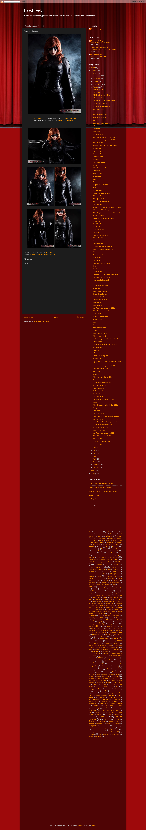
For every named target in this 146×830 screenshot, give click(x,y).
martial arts (110, 641)
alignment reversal (102, 533)
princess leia (110, 670)
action (109, 532)
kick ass (91, 626)
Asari (94, 179)
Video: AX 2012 (98, 238)
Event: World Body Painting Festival (105, 422)
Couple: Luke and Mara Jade (102, 382)
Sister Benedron (98, 243)
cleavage (107, 564)
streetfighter (117, 699)
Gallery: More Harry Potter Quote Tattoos (103, 491)
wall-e (117, 721)
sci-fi (94, 684)
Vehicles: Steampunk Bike (101, 95)
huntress (110, 618)
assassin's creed (117, 540)
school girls (118, 682)
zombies (98, 736)
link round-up (96, 635)
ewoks (117, 591)
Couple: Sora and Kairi (100, 285)
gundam (96, 609)
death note (92, 582)
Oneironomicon (97, 54)
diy (114, 584)
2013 (93, 70)
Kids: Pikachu (97, 305)
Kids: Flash (96, 260)
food (111, 599)
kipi (121, 626)
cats (108, 559)
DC (42, 254)
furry (93, 601)
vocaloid (102, 721)
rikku (103, 676)
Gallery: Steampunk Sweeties (99, 499)
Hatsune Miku (97, 148)
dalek (117, 576)
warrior (108, 723)
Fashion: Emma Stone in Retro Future (105, 145)
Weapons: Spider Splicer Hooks (103, 218)
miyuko (91, 649)
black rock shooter (116, 549)
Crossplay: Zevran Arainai (101, 106)
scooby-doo (113, 684)
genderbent (119, 603)
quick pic (111, 674)
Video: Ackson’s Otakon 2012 (102, 377)
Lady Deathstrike (98, 388)
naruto (106, 654)
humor (100, 618)
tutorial (99, 714)
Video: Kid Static (98, 302)
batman (32, 254)
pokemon (92, 668)
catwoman (114, 559)
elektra (94, 591)
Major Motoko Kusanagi (101, 201)
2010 (93, 474)
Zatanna (91, 736)
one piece (98, 660)
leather (118, 630)
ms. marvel (114, 651)
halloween (117, 609)
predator (91, 670)
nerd (102, 655)
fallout (109, 593)
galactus (106, 601)
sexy (98, 689)
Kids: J (95, 402)
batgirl (116, 544)
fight (104, 597)
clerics (116, 564)
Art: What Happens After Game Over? (105, 339)
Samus (113, 680)
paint (118, 660)
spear (113, 693)
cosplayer (98, 571)
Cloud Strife (97, 221)
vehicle (91, 717)
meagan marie (118, 645)
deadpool (115, 580)
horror (91, 618)
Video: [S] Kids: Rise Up (101, 199)
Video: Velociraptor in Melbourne (104, 311)
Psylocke (115, 672)
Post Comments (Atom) (41, 322)
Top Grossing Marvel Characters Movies (103, 49)
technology (97, 708)
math (110, 645)
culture (91, 576)
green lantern (109, 607)
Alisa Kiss (113, 534)
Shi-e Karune (97, 182)
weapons (92, 726)
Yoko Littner (106, 734)
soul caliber (104, 693)
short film (108, 689)
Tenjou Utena (97, 341)
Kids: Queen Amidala (100, 299)
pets (102, 664)
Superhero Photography (66, 120)
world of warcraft (106, 732)
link (120, 633)
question (104, 674)
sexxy (91, 689)
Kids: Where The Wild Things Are (104, 137)
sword (120, 703)
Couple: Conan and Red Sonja (103, 424)
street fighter (105, 699)
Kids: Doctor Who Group (101, 210)
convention (116, 569)
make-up (115, 638)
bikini (107, 547)
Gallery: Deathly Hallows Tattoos (100, 487)
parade (99, 662)
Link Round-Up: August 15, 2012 (104, 308)
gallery (112, 601)
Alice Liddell (97, 176)
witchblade (94, 730)
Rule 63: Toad (97, 269)
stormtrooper (93, 699)
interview (91, 622)
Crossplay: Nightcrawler (101, 297)
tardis (111, 705)
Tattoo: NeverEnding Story (102, 193)
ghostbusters (103, 605)
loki (90, 637)
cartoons (113, 557)
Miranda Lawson (98, 173)
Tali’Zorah (96, 350)
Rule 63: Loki (97, 319)
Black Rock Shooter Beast (101, 123)
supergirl (114, 701)
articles (101, 540)
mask (107, 643)
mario (100, 641)
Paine (95, 187)
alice (116, 532)
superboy (104, 701)
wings (113, 728)
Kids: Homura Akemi (99, 162)
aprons (95, 538)
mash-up (97, 643)
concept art (101, 569)
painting (91, 662)
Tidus (94, 126)
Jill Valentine (97, 257)
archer (110, 538)
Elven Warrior (97, 444)
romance (105, 678)
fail (97, 593)
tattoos (119, 705)
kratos (107, 628)
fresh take (118, 599)
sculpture (98, 686)
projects (91, 672)
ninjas (100, 658)
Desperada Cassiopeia (100, 185)
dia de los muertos (115, 582)
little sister (117, 634)
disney (107, 584)
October (96, 81)
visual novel (92, 721)
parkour (117, 662)
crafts (103, 574)
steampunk (113, 697)
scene (108, 682)
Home (55, 317)
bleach (107, 551)
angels (100, 536)
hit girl (101, 615)
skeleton (117, 689)
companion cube (115, 567)
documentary (101, 587)
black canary (93, 549)
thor (90, 712)
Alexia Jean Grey (70, 118)
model (97, 649)
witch (120, 728)
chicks (118, 561)
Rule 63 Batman (38, 118)
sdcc (105, 687)
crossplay (113, 574)
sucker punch (93, 701)
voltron (111, 721)
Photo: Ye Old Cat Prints (99, 56)
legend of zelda (101, 633)
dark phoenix (111, 578)
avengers (96, 544)
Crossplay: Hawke (99, 229)
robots (116, 676)
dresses (95, 589)
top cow (98, 712)
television (92, 710)
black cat (104, 549)
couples (115, 572)
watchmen (116, 723)
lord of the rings (116, 637)
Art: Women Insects (99, 385)
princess (99, 670)
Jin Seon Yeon (97, 190)
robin (108, 676)
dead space (105, 580)
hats (110, 613)
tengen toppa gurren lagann (110, 710)
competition (92, 569)
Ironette (95, 330)
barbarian (107, 544)
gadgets (99, 601)
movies (46, 254)
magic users (104, 638)
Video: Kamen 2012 (99, 168)
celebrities (92, 562)
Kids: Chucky (97, 232)
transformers (111, 712)
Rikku (94, 120)
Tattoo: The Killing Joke (100, 356)
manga (91, 641)
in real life (105, 620)
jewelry (110, 624)
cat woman (102, 559)
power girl (116, 668)
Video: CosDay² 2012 (100, 143)
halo (105, 611)
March (95, 462)
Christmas (99, 564)
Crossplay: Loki (98, 157)
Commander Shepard (100, 103)
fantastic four (99, 595)
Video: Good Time (99, 89)
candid (111, 555)
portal (101, 668)
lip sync (107, 635)
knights (93, 628)
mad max (94, 638)
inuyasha (100, 622)
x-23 (117, 732)
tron (92, 714)
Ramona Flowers (98, 215)
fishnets (98, 599)
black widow (96, 551)
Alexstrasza (96, 128)
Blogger (93, 825)
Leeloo (91, 633)
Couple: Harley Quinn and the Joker (105, 344)
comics (38, 254)
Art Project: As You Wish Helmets (104, 100)
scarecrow (100, 682)
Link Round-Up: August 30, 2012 (104, 140)
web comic (104, 726)
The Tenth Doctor (99, 92)
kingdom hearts (111, 626)
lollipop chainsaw (101, 637)
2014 (93, 68)
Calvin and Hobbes (99, 555)
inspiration (116, 620)
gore (118, 605)
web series (116, 726)
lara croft (92, 630)
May (94, 456)
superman (103, 703)
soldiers (93, 693)
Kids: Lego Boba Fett (100, 430)
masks (115, 643)
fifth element (96, 597)
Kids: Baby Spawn (99, 413)
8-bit (90, 532)
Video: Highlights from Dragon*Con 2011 (106, 213)
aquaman (102, 538)
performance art (93, 664)
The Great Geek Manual (99, 48)
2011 (93, 471)
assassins (110, 542)
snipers (113, 691)
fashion (119, 595)
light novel (113, 633)
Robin (95, 165)
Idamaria (96, 112)
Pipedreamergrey (97, 29)
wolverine (102, 730)
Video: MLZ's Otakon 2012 (102, 263)
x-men (91, 734)
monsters (104, 649)
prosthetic (107, 672)
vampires (116, 714)
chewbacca (108, 562)
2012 (93, 73)
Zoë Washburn (98, 204)
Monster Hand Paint (99, 117)
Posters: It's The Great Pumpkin (101, 42)
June (95, 453)
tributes (120, 712)
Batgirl (95, 266)
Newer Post (29, 317)
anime (119, 536)
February (96, 464)
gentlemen (94, 605)
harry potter (101, 613)
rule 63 (52, 254)
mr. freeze (105, 651)
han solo (113, 611)
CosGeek (33, 10)
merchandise (113, 647)
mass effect (102, 645)
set (117, 687)
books (102, 553)
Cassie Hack (97, 313)
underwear (108, 714)
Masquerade (92, 645)
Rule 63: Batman (98, 394)
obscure (91, 660)
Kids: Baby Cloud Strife (100, 368)
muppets (91, 653)
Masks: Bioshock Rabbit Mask (103, 249)
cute (99, 576)
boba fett (115, 551)
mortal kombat (117, 649)
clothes (91, 567)
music (98, 654)
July (94, 450)
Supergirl (96, 374)
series (111, 686)
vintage (117, 719)
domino (109, 587)
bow (120, 553)
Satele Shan (97, 288)
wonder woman (113, 730)
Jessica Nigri (100, 624)
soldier (120, 691)
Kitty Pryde (96, 410)
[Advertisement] (97, 772)
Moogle (95, 447)
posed (109, 668)
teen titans (106, 708)
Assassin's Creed (97, 542)
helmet (93, 615)
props (98, 672)
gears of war (109, 603)
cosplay (91, 572)
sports (104, 695)
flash (105, 599)
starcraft (102, 697)
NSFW (111, 658)
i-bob (80, 825)
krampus (100, 628)
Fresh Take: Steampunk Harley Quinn (105, 274)
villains (107, 719)
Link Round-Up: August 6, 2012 (103, 433)
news (107, 655)
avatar (119, 542)
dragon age (118, 587)
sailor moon (93, 680)
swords (95, 705)
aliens (91, 534)
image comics (95, 620)
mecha (93, 647)
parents (107, 662)
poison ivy (116, 666)
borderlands (111, 553)
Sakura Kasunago (99, 252)
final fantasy (113, 597)
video (103, 716)
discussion (100, 584)
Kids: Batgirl (97, 196)
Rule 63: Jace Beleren (100, 316)
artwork (108, 540)
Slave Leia (96, 371)
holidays (107, 615)
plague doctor (106, 666)
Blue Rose (96, 131)
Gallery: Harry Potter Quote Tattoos (101, 483)
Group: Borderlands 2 (100, 294)
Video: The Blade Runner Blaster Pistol (106, 416)
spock (98, 695)
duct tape (104, 589)
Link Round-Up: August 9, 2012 (103, 399)
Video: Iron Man (94, 495)
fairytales (103, 593)
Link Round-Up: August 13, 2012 (104, 366)
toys (104, 712)
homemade (116, 615)
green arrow (98, 607)
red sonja (91, 676)
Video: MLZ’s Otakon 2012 (102, 436)
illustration (119, 618)
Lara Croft (96, 171)
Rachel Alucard (98, 391)
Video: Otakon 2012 (99, 336)
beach (101, 547)
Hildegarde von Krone (100, 327)
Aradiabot (96, 283)
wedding (91, 728)
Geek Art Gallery (97, 41)
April (95, 459)
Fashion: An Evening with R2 (102, 246)
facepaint (91, 593)
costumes (106, 571)
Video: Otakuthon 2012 (100, 115)
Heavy (95, 408)
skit (90, 691)
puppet (98, 674)
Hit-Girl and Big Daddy (100, 427)
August (95, 87)
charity (100, 562)
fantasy (108, 595)
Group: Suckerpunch (100, 291)
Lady (94, 322)
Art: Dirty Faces (98, 419)
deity (98, 582)
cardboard (102, 557)
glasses (112, 605)
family (115, 593)
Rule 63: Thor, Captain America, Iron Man (107, 207)
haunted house (118, 613)
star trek (111, 695)
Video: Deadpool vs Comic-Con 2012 (105, 405)
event (109, 591)
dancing (91, 578)
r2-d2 (117, 674)
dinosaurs (92, 584)
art (94, 540)
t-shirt (105, 705)
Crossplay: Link (98, 134)
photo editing (111, 664)
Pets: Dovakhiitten (99, 255)
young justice (116, 734)
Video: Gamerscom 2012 (101, 235)
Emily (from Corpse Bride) (101, 441)
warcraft (91, 723)
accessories (98, 532)
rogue (98, 678)
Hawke (95, 325)
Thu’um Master (98, 396)
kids (98, 626)
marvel (119, 641)
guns (102, 609)
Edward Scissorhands (115, 589)
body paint (92, 553)
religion (98, 676)
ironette (117, 622)
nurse (117, 658)
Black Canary (97, 380)
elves (100, 591)
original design (108, 660)
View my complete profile (97, 32)
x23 (100, 734)
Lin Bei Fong (97, 151)
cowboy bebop (93, 574)
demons (104, 582)
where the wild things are (102, 728)
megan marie (102, 647)
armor (119, 538)
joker (116, 624)
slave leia (104, 691)
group (119, 607)
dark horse (102, 578)
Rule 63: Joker (97, 224)
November (97, 78)
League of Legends (105, 630)
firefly (90, 599)
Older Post (79, 317)
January (96, 467)
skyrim (95, 691)
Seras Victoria (97, 271)
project (118, 670)
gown (90, 607)
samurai (103, 680)
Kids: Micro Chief (98, 109)
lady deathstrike (115, 628)
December (97, 76)
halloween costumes (95, 611)
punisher (91, 674)
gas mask (100, 603)
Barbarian (96, 159)
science (104, 684)
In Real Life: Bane (99, 98)
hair (110, 609)
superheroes (92, 703)
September (97, 84)
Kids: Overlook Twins (100, 333)
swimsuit (113, 703)
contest (109, 569)
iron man (108, 622)
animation (108, 536)
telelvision (116, 708)
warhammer (99, 723)
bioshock (115, 547)
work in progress (93, 732)
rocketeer (91, 678)
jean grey (91, 624)
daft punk (109, 576)
